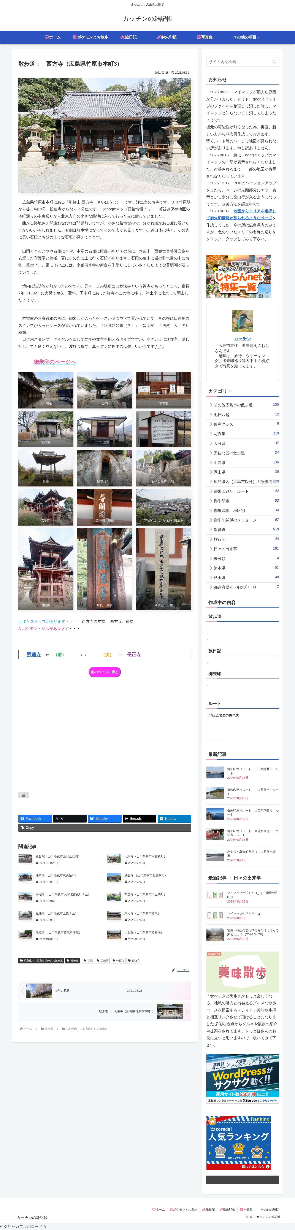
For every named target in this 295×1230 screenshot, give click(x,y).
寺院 (90, 960)
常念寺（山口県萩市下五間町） (145, 894)
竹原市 (120, 960)
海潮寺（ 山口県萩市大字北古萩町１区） (63, 894)
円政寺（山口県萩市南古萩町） (145, 856)
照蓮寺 (34, 654)
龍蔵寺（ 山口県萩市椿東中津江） (59, 932)
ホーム (160, 1209)
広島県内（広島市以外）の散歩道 (43, 960)
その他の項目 (270, 1209)
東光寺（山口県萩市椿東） (142, 913)
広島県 (104, 960)
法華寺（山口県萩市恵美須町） (57, 875)
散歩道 (75, 960)
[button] (273, 61)
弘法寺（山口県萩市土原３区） (57, 913)
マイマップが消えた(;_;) (243, 913)
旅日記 (210, 1209)
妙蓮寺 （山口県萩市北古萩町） (146, 875)
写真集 (248, 1209)
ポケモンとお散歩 (185, 1209)
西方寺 (136, 960)
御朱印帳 (229, 1209)
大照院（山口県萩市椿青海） (144, 932)
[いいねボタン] (23, 795)
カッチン (242, 338)
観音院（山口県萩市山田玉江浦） (58, 856)
